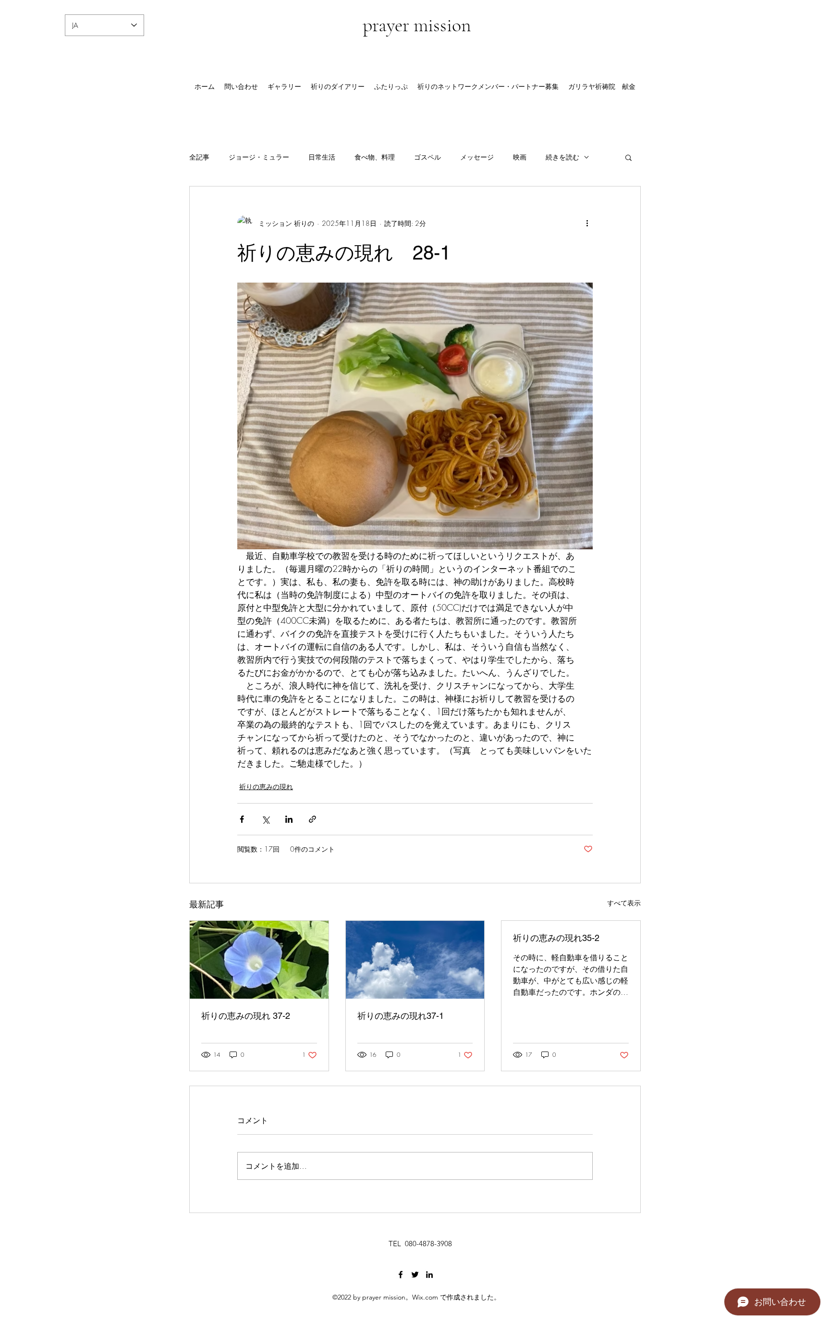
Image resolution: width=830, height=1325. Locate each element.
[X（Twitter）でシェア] (265, 819)
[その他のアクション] (587, 223)
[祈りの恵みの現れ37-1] (415, 960)
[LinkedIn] (429, 1274)
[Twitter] (415, 1274)
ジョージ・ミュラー (259, 156)
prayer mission (417, 25)
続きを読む (562, 156)
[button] (628, 157)
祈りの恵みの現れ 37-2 (245, 1016)
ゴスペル (427, 156)
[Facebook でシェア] (241, 819)
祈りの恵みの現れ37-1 (400, 1016)
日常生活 (321, 156)
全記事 (199, 156)
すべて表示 (624, 902)
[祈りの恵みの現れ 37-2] (259, 960)
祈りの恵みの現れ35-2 (556, 938)
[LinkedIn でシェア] (288, 819)
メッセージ (477, 156)
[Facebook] (400, 1274)
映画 (519, 156)
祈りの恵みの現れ (266, 786)
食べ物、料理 (374, 156)
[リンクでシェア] (312, 819)
